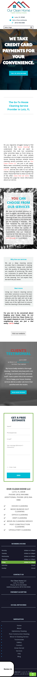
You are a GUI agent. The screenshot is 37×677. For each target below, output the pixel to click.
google (19, 611)
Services (19, 651)
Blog (19, 656)
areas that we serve (21, 176)
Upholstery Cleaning (19, 631)
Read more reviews (18, 392)
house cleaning (23, 147)
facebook (16, 611)
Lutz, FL (6, 170)
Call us (11, 323)
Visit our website (18, 333)
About (19, 628)
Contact (19, 645)
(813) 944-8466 (20, 23)
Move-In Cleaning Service (19, 637)
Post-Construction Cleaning (19, 634)
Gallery (19, 642)
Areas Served (19, 648)
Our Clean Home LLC (23, 362)
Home (19, 625)
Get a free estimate (19, 20)
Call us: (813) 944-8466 (18, 73)
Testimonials (19, 640)
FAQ (19, 654)
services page (10, 238)
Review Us (8, 669)
